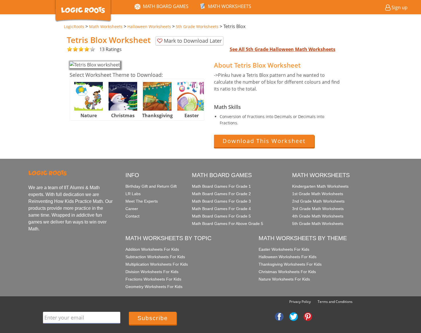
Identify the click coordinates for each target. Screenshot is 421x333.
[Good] (72, 49)
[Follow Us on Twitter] (293, 316)
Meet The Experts (141, 201)
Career (131, 208)
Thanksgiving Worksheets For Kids (290, 264)
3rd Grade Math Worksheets (318, 208)
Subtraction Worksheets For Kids (155, 256)
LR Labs (133, 193)
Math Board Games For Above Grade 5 (227, 223)
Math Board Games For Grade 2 (221, 193)
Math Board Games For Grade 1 (221, 186)
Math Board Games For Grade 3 (221, 201)
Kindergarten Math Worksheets (320, 186)
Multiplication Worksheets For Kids (156, 264)
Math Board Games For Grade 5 (221, 216)
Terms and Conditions (335, 301)
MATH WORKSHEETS (229, 6)
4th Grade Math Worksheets (317, 216)
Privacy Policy (300, 301)
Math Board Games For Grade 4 (221, 208)
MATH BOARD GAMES (165, 6)
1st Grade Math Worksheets (317, 193)
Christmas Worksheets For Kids (287, 271)
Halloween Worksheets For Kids (287, 256)
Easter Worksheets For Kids (284, 249)
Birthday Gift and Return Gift (151, 186)
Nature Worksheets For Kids (284, 279)
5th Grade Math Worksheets (317, 223)
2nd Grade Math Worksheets (318, 201)
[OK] (69, 49)
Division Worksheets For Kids (151, 271)
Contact (132, 216)
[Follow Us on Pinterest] (308, 316)
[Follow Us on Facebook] (279, 316)
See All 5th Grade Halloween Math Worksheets (282, 49)
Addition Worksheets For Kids (152, 249)
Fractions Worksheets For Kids (153, 279)
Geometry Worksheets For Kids (153, 286)
